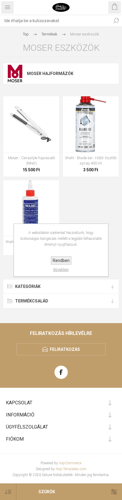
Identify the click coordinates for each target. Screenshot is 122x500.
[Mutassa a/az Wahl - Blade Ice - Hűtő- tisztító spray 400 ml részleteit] (91, 124)
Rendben (61, 260)
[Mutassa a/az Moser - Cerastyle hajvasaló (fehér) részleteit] (31, 124)
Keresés (116, 21)
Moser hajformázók (50, 73)
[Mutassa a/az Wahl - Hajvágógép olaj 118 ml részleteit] (31, 208)
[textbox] (55, 21)
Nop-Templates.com (71, 469)
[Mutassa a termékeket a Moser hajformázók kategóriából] (15, 73)
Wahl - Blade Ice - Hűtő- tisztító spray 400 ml (90, 160)
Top (26, 34)
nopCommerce (70, 463)
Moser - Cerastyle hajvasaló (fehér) (31, 160)
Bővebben (61, 270)
